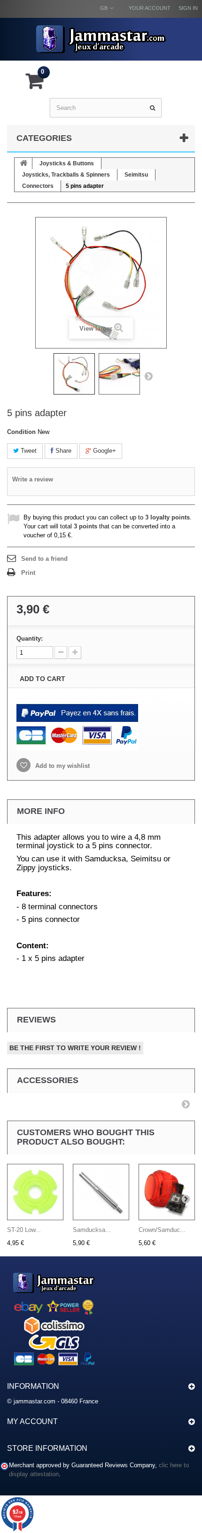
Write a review (32, 479)
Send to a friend (44, 558)
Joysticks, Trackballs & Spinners (66, 174)
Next (148, 375)
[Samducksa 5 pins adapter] (74, 374)
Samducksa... (92, 1229)
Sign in (188, 8)
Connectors (38, 186)
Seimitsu (136, 174)
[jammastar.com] (101, 39)
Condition (21, 431)
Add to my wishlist (61, 765)
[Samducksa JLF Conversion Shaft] (101, 1192)
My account (32, 1421)
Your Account (150, 8)
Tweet (28, 450)
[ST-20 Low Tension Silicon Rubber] (35, 1192)
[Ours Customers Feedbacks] (54, 1317)
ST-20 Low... (24, 1229)
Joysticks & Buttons (66, 163)
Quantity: (29, 638)
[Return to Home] (23, 163)
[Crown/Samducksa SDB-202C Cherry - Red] (167, 1192)
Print (28, 572)
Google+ (103, 450)
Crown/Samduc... (162, 1229)
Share (62, 450)
